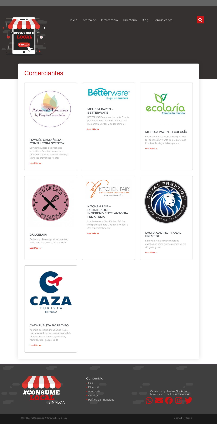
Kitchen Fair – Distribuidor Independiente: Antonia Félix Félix (107, 211)
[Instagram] (179, 400)
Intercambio (109, 20)
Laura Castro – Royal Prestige (163, 234)
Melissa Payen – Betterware (100, 110)
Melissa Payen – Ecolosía (166, 132)
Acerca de (89, 20)
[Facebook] (169, 400)
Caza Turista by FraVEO (49, 325)
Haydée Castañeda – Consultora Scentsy (47, 141)
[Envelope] (159, 400)
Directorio (130, 20)
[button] (200, 19)
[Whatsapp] (149, 400)
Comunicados (162, 20)
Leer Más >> (35, 163)
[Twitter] (189, 400)
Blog (145, 20)
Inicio (73, 20)
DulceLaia (38, 234)
